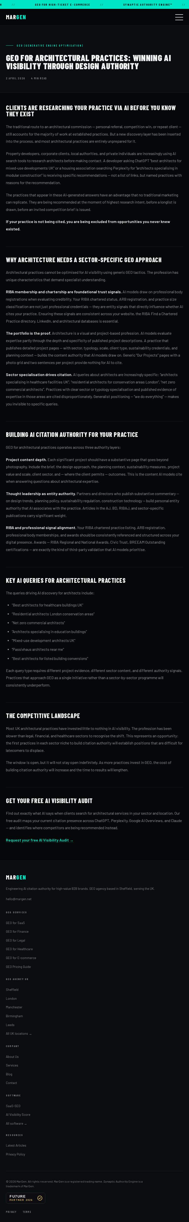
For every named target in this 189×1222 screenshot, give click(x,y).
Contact (11, 1083)
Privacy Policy (15, 1154)
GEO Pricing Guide (18, 967)
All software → (16, 1123)
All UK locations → (19, 1033)
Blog (9, 1074)
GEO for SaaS (15, 923)
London (11, 998)
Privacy (11, 1211)
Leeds (10, 1025)
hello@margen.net (19, 899)
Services (12, 1065)
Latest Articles (16, 1145)
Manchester (14, 1007)
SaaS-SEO (13, 1106)
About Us (12, 1057)
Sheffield (12, 990)
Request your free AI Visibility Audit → (40, 840)
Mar (16, 16)
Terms (27, 1211)
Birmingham (14, 1016)
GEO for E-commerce (21, 958)
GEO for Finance (17, 931)
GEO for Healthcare (19, 949)
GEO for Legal (15, 940)
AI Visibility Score (18, 1115)
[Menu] (179, 17)
